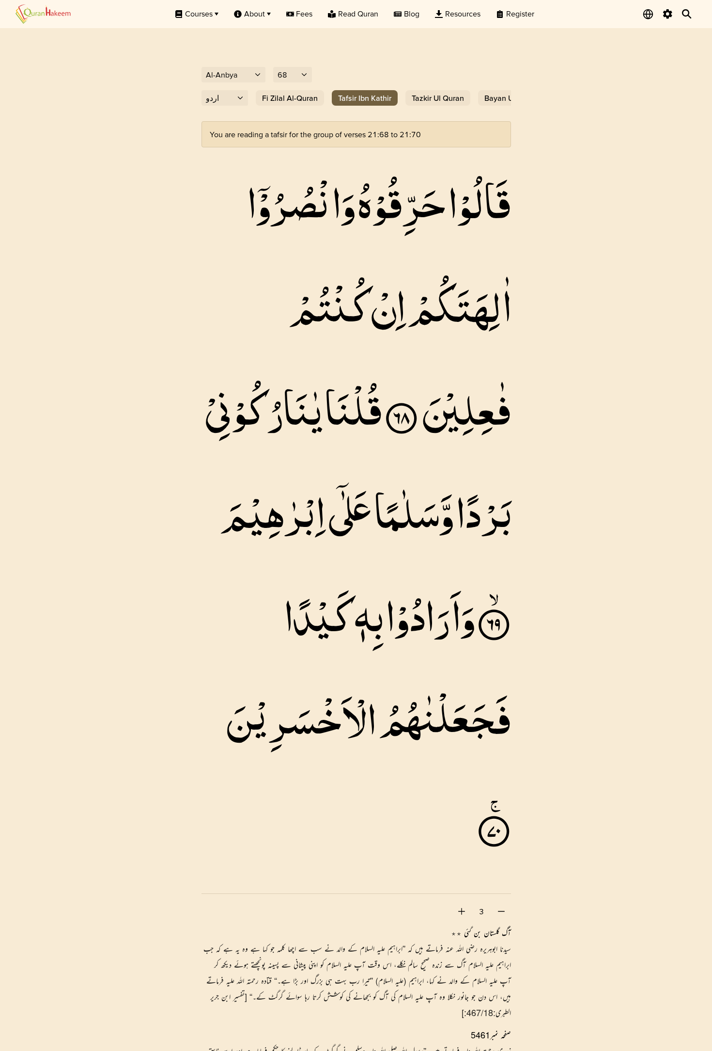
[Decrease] (501, 911)
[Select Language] (648, 14)
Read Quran (358, 13)
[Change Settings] (667, 14)
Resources (462, 13)
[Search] (687, 14)
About (254, 13)
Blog (411, 13)
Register (520, 13)
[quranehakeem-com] (43, 14)
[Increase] (461, 911)
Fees (304, 13)
